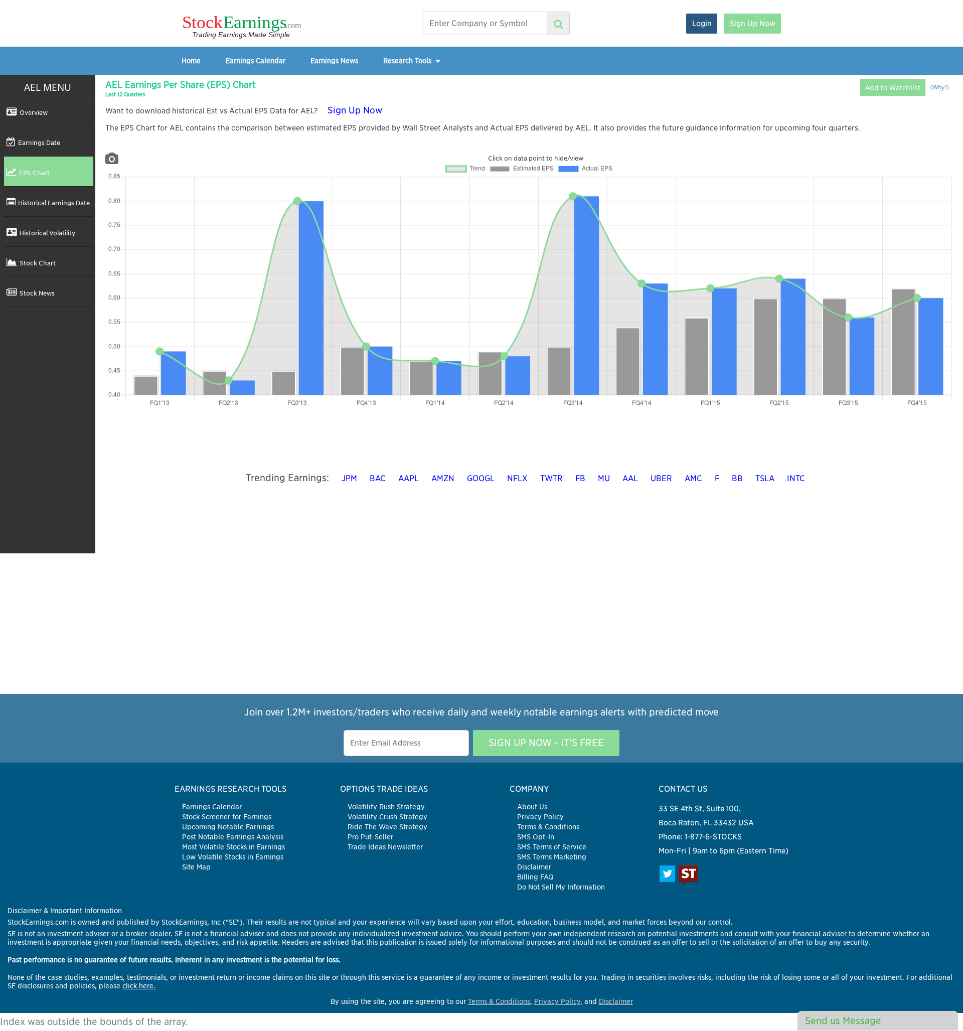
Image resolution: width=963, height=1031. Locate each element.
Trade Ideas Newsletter (385, 847)
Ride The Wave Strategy (387, 827)
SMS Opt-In (535, 837)
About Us (532, 807)
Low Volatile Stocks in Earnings (232, 857)
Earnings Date (39, 142)
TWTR (551, 478)
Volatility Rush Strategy (386, 807)
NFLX (517, 478)
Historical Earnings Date (54, 203)
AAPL (408, 478)
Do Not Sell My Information (561, 887)
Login (702, 23)
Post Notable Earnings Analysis (232, 837)
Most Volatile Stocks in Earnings (233, 847)
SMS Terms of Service (551, 847)
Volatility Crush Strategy (387, 817)
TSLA (764, 478)
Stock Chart (38, 263)
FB (580, 478)
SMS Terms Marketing (551, 857)
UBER (661, 478)
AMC (693, 478)
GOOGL (481, 478)
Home (191, 60)
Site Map (196, 867)
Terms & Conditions (548, 827)
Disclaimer (534, 867)
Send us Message (843, 1020)
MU (604, 478)
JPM (349, 478)
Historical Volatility (47, 233)
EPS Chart (34, 173)
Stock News (37, 293)
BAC (378, 478)
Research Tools (408, 60)
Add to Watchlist (892, 87)
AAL (630, 478)
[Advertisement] (481, 623)
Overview (34, 112)
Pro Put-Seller (370, 837)
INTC (796, 478)
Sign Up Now (752, 23)
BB (737, 478)
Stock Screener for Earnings (226, 817)
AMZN (442, 478)
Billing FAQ (535, 877)
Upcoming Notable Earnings (228, 827)
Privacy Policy (540, 817)
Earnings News (334, 60)
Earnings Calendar (255, 60)
